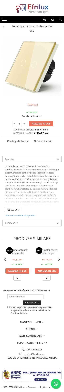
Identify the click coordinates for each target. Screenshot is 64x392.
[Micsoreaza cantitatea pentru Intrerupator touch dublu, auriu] (14, 123)
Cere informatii (44, 141)
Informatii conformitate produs (20, 215)
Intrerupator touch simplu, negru (47, 251)
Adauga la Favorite (19, 141)
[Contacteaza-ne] (44, 19)
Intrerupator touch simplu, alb (17, 251)
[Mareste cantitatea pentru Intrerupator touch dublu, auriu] (24, 123)
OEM (32, 30)
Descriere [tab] (9, 159)
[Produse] (4, 20)
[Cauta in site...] (60, 19)
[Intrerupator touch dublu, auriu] (32, 66)
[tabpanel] (32, 66)
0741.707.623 (33, 349)
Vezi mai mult (13, 210)
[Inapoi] (2, 27)
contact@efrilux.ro (33, 354)
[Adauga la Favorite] (17, 278)
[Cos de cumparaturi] (52, 19)
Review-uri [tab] (11, 222)
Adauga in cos (41, 123)
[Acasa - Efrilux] (32, 8)
